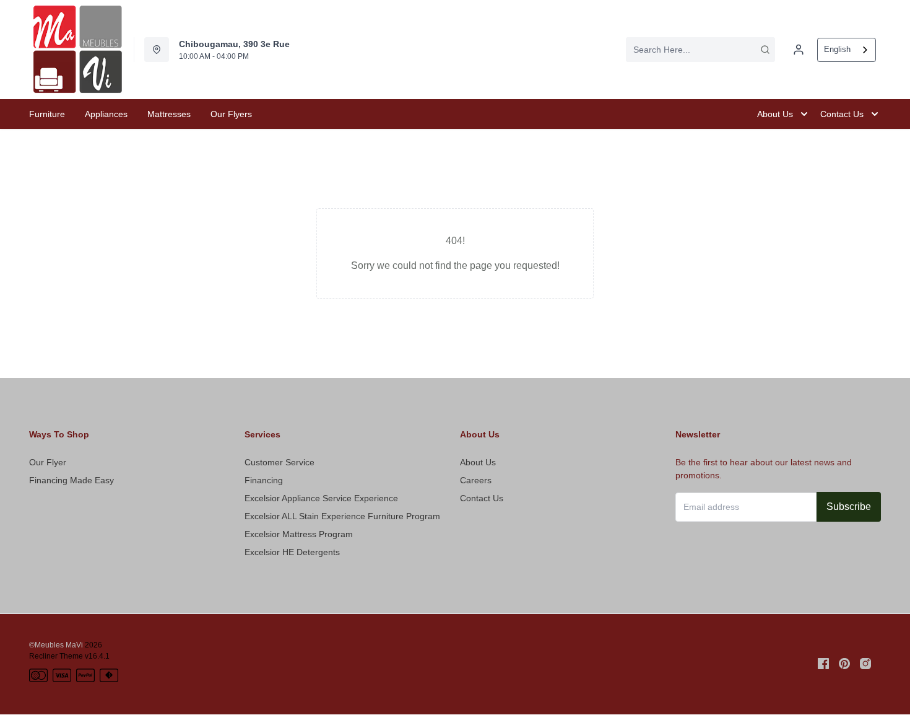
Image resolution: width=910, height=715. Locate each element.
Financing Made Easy (71, 480)
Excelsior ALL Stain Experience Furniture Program (342, 516)
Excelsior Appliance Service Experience (321, 498)
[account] (798, 49)
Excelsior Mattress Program (299, 534)
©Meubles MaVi (56, 645)
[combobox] (700, 49)
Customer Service (279, 462)
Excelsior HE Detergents (292, 552)
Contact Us (481, 498)
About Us (478, 462)
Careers (476, 480)
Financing (264, 480)
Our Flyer (47, 462)
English (837, 49)
